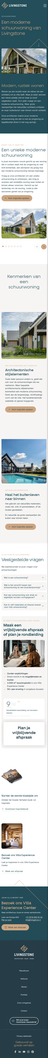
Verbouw (24, 979)
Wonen (24, 987)
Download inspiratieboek (16, 809)
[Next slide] (44, 246)
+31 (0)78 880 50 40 (33, 917)
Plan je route (6, 920)
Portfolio (24, 995)
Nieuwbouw (24, 971)
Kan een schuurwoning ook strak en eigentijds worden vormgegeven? (20, 596)
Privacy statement (24, 1036)
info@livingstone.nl (33, 920)
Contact (24, 1011)
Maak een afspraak (14, 871)
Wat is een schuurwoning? (16, 577)
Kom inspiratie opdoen (18, 198)
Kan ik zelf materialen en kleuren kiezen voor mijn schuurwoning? (22, 606)
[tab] (2, 246)
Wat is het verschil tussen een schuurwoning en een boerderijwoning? (22, 586)
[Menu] (45, 5)
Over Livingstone (24, 1003)
